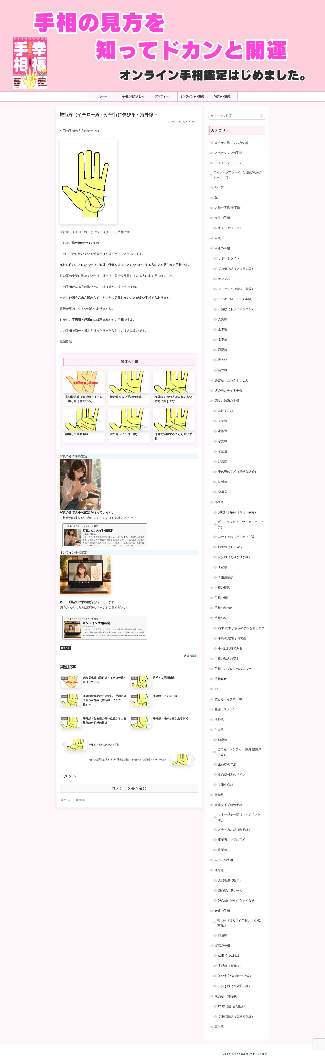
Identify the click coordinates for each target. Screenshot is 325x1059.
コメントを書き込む (129, 788)
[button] (262, 116)
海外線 (66, 648)
